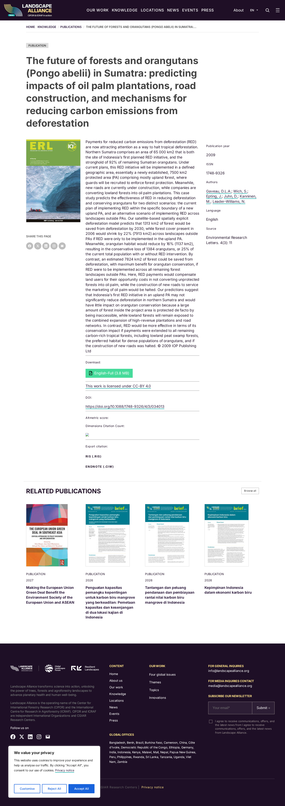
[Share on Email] (62, 245)
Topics (154, 690)
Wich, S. (240, 191)
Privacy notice (64, 770)
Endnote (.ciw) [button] (100, 466)
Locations (116, 701)
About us (115, 681)
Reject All (54, 788)
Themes (155, 682)
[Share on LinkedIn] (45, 245)
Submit (262, 708)
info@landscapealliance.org (228, 671)
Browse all (250, 490)
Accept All (81, 788)
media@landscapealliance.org (230, 686)
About (238, 10)
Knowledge (47, 27)
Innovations (157, 698)
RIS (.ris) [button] (94, 456)
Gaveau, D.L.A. (218, 191)
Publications (71, 27)
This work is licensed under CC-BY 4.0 (118, 386)
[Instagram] (54, 245)
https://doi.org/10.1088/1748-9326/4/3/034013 (125, 406)
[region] (54, 772)
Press (113, 720)
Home (113, 674)
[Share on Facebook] (29, 245)
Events (114, 714)
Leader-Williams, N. (229, 201)
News (113, 707)
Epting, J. (214, 196)
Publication (37, 45)
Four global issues (162, 674)
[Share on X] (37, 245)
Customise (27, 788)
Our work (116, 687)
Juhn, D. (231, 196)
